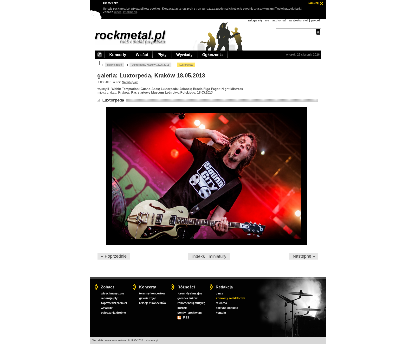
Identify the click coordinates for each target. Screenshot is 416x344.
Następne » (304, 256)
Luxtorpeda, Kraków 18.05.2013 (150, 64)
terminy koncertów (152, 293)
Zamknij (313, 3)
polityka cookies (227, 308)
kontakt (221, 312)
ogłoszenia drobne (113, 312)
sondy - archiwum (189, 312)
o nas (219, 293)
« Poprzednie (114, 256)
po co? (315, 20)
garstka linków (187, 298)
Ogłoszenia (212, 55)
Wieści (142, 55)
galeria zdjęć (147, 298)
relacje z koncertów (152, 303)
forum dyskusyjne (189, 293)
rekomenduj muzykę (191, 303)
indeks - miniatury (209, 256)
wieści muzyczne (112, 293)
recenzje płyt (109, 298)
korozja (182, 308)
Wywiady (184, 55)
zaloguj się (255, 20)
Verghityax (130, 82)
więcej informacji (125, 12)
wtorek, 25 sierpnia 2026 (303, 54)
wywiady (107, 308)
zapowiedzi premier (114, 303)
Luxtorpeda (113, 100)
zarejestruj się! (298, 20)
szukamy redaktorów (230, 298)
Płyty (162, 55)
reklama (221, 303)
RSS (186, 317)
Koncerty (117, 55)
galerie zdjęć (114, 64)
